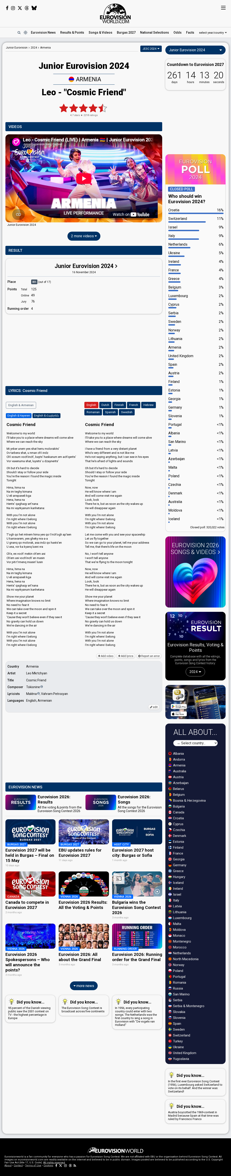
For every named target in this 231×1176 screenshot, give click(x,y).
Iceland (178, 883)
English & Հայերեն (46, 415)
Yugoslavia (180, 1059)
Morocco (179, 947)
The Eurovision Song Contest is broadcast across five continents (83, 1006)
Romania (179, 982)
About (8, 1165)
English (91, 405)
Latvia (177, 906)
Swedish (126, 412)
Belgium (178, 795)
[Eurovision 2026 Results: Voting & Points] (195, 627)
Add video (106, 656)
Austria (178, 777)
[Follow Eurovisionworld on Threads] (26, 8)
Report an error (150, 656)
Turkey (177, 1041)
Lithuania (179, 912)
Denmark (179, 836)
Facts (190, 32)
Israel (176, 894)
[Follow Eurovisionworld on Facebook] (7, 8)
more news (85, 986)
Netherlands (181, 953)
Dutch (105, 405)
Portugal (178, 977)
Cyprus (177, 824)
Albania (178, 754)
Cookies (48, 1165)
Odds (177, 32)
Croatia (178, 818)
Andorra (178, 759)
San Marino (181, 994)
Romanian (93, 412)
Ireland (177, 889)
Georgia (178, 859)
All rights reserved (54, 1162)
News (43, 32)
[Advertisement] (83, 349)
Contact (18, 1165)
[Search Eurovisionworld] (19, 32)
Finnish (119, 405)
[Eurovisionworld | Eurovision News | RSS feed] (75, 1165)
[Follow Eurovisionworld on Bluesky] (34, 8)
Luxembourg (182, 918)
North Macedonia (185, 959)
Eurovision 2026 (195, 548)
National (154, 32)
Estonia (178, 842)
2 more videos (83, 236)
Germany (179, 865)
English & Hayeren (18, 415)
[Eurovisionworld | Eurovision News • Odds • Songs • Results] (115, 13)
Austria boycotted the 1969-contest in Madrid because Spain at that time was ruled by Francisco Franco (193, 1112)
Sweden (178, 1029)
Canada (178, 812)
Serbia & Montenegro (188, 1006)
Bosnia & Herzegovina (189, 801)
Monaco (178, 936)
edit (155, 707)
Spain (176, 1024)
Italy (175, 900)
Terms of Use (33, 1165)
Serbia (177, 1000)
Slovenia (178, 1018)
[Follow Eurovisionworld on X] (19, 8)
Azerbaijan (180, 783)
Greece (178, 871)
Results (72, 32)
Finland (177, 847)
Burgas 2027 (126, 32)
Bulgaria (178, 806)
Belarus (178, 789)
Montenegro (181, 941)
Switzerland (181, 1035)
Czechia (178, 830)
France (177, 853)
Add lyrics (126, 656)
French (133, 405)
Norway (178, 965)
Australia (179, 771)
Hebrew (148, 405)
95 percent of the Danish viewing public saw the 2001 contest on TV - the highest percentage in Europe (29, 1010)
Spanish (110, 412)
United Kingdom (184, 1053)
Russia (177, 988)
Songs (100, 32)
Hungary (178, 877)
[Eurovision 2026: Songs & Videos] (195, 581)
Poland (177, 971)
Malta (176, 924)
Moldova (179, 930)
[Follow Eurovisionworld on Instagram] (13, 8)
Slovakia (178, 1012)
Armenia (88, 79)
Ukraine (178, 1047)
